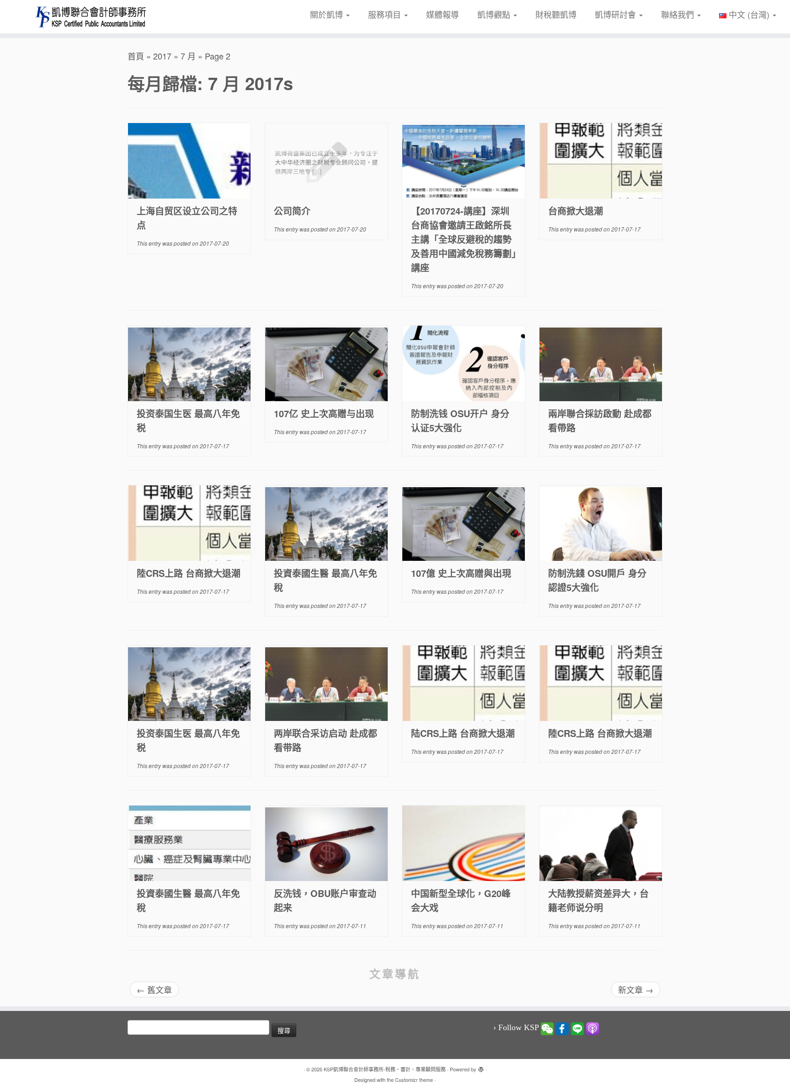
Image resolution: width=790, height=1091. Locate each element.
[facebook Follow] (562, 1028)
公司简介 (292, 210)
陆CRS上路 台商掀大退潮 (463, 733)
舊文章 (154, 989)
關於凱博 (327, 14)
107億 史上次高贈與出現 (461, 573)
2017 (162, 56)
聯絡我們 (678, 14)
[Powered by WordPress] (481, 1067)
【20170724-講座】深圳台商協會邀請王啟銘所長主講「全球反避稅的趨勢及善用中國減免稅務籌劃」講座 (463, 239)
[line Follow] (577, 1028)
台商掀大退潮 (575, 210)
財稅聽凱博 (555, 14)
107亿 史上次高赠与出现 (324, 413)
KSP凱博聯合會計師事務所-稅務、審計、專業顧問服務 (385, 1069)
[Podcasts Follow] (592, 1028)
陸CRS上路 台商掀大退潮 (188, 573)
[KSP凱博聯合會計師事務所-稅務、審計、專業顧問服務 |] (91, 17)
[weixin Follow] (547, 1028)
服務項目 (385, 14)
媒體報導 (442, 14)
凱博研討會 (616, 14)
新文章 (635, 989)
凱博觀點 (494, 14)
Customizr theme (414, 1079)
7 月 (188, 56)
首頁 (136, 56)
